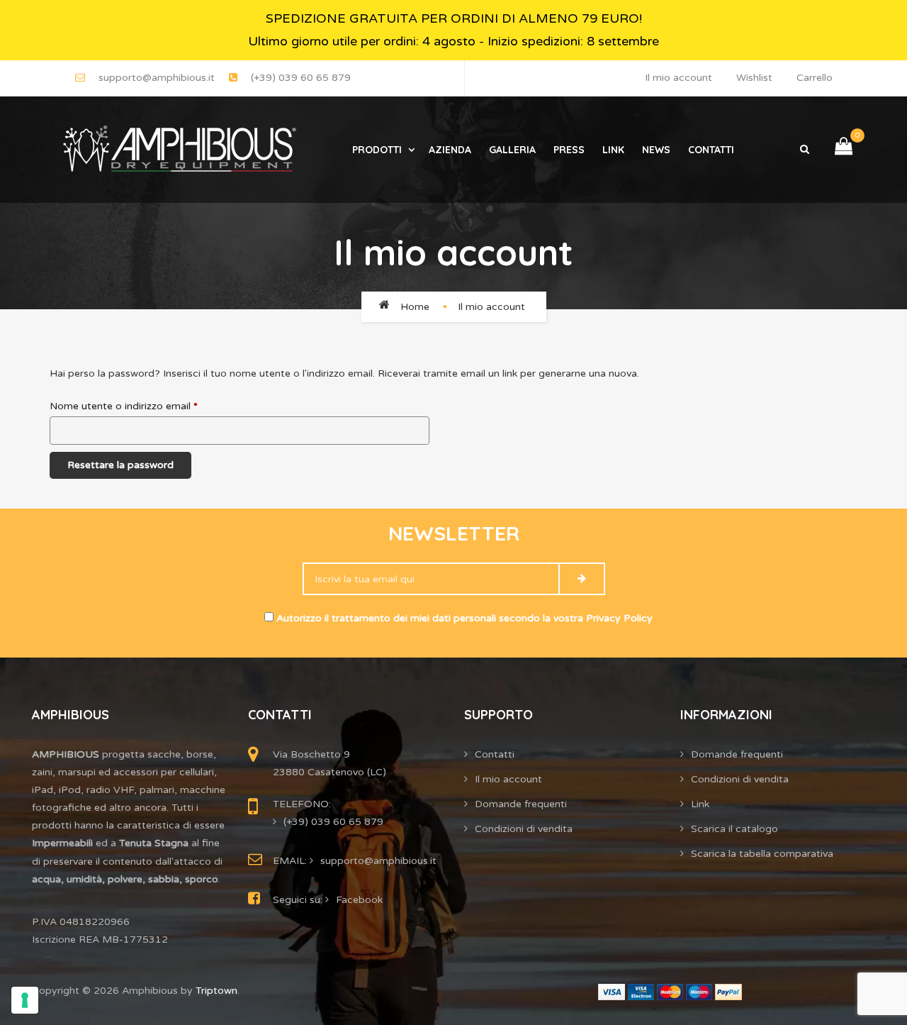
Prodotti (377, 149)
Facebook (359, 900)
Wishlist (754, 78)
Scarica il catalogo (734, 829)
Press (569, 149)
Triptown (216, 991)
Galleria (512, 149)
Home (414, 307)
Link (613, 149)
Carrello (814, 78)
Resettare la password (120, 465)
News (656, 149)
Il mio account (678, 78)
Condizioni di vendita (524, 829)
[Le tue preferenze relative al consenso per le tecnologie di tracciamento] (24, 1000)
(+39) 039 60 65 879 (301, 78)
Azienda (450, 149)
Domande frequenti (521, 804)
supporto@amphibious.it (156, 78)
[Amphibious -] (178, 149)
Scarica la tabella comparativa (762, 854)
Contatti (711, 149)
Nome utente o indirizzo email (124, 406)
